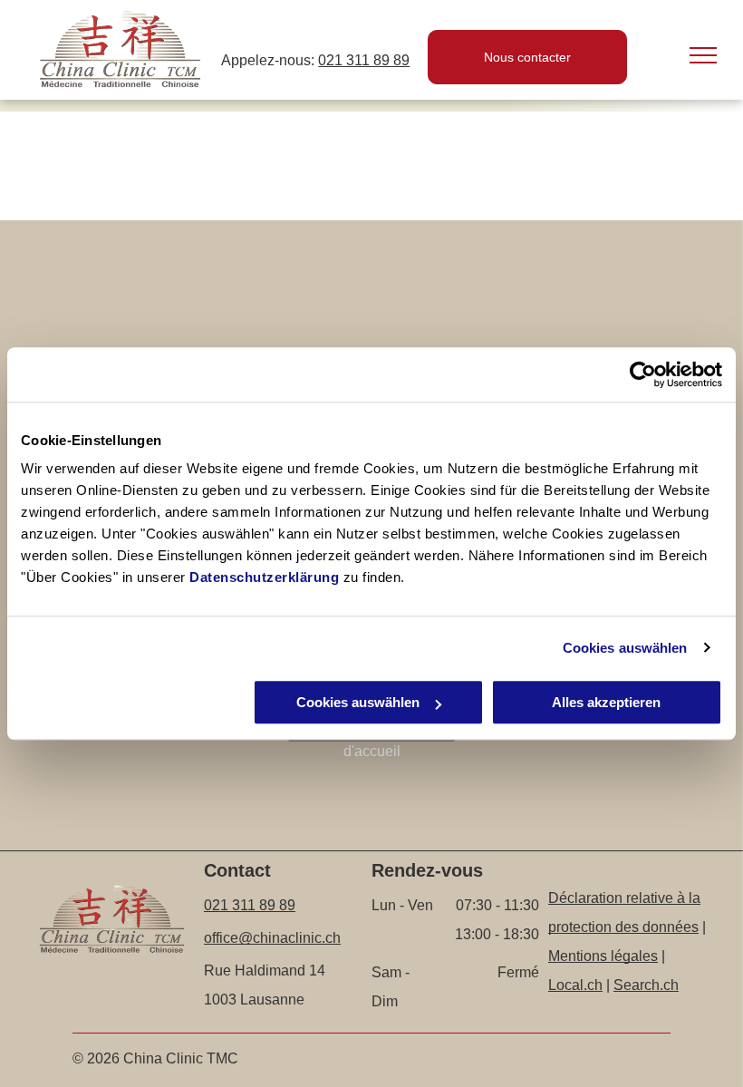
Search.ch (646, 985)
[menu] (703, 55)
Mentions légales (603, 956)
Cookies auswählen (625, 647)
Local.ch (575, 985)
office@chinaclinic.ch (272, 938)
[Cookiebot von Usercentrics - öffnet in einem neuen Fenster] (643, 374)
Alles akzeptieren (606, 702)
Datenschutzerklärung (264, 577)
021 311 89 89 (364, 60)
